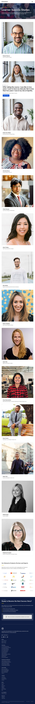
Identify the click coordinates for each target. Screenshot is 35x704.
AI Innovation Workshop (5, 657)
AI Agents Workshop (4, 655)
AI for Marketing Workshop (5, 648)
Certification (3, 697)
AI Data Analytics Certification (5, 663)
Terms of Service (28, 701)
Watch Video (6, 95)
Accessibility (32, 701)
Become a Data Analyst (5, 672)
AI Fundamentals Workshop (5, 646)
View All (3, 673)
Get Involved (3, 685)
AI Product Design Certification (5, 664)
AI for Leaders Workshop (5, 650)
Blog (2, 690)
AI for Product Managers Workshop (6, 647)
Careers (3, 684)
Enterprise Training (4, 693)
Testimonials (3, 698)
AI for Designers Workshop (5, 649)
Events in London (4, 641)
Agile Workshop (4, 656)
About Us (3, 683)
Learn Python (3, 676)
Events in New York (4, 640)
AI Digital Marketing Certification (6, 665)
